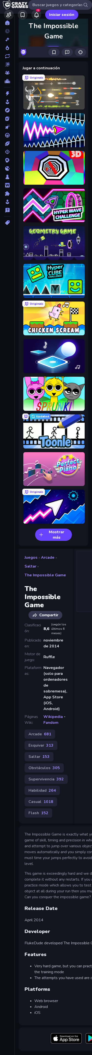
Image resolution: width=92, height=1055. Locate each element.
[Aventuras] (7, 110)
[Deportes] (7, 143)
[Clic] (7, 127)
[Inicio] (7, 23)
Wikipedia (53, 716)
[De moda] (7, 48)
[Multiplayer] (7, 73)
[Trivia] (7, 210)
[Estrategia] (7, 160)
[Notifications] (36, 15)
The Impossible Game (45, 575)
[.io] (7, 168)
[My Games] (22, 15)
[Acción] (7, 93)
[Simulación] (7, 202)
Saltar (30, 566)
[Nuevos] (7, 39)
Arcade (47, 557)
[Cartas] (7, 118)
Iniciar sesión (61, 14)
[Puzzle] (7, 193)
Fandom (50, 722)
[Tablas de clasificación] (7, 81)
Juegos (31, 557)
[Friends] (9, 15)
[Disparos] (7, 152)
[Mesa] (7, 177)
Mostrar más (56, 534)
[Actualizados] (7, 56)
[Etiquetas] (7, 222)
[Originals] (7, 64)
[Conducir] (7, 135)
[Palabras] (7, 185)
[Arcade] (7, 102)
